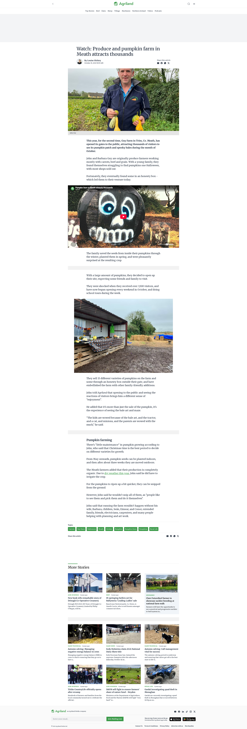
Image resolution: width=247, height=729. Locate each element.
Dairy (104, 11)
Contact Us (139, 726)
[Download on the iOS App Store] (175, 719)
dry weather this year (116, 473)
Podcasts (158, 11)
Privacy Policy (164, 726)
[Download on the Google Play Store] (189, 719)
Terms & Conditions (151, 726)
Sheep (110, 11)
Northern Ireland (139, 11)
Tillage (117, 11)
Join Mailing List (115, 719)
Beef (98, 11)
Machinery (126, 11)
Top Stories (89, 11)
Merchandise (189, 726)
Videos (150, 11)
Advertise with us (177, 726)
